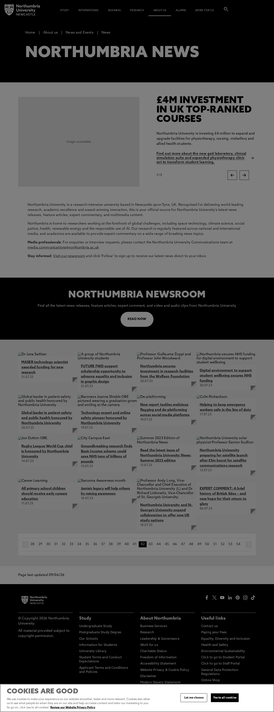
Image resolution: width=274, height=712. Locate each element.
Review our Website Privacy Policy (72, 707)
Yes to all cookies (224, 697)
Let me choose (194, 697)
